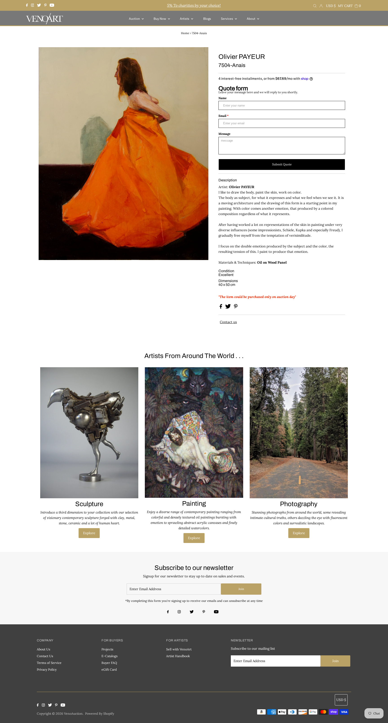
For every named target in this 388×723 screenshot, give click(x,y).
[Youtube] (51, 5)
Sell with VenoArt (179, 649)
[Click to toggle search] (314, 5)
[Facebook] (27, 5)
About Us (43, 649)
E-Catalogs (109, 656)
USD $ (331, 6)
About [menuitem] (251, 19)
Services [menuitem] (227, 19)
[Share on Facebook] (221, 307)
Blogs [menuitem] (207, 19)
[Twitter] (39, 5)
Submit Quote (282, 164)
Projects (107, 649)
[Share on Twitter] (228, 307)
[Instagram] (32, 5)
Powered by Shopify (99, 714)
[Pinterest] (45, 5)
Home (185, 33)
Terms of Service (49, 663)
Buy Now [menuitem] (160, 19)
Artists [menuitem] (185, 19)
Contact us (228, 322)
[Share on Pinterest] (236, 307)
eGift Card (109, 669)
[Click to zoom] (201, 54)
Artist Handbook (178, 656)
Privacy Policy (47, 669)
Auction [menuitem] (135, 19)
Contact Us (45, 656)
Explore (89, 533)
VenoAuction (73, 714)
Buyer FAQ (109, 663)
